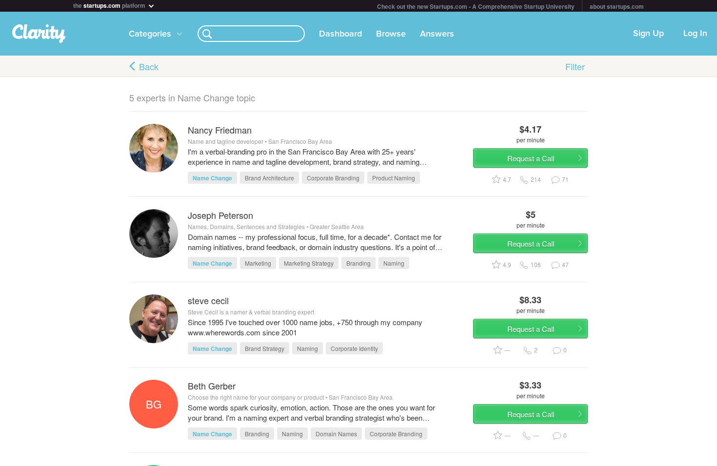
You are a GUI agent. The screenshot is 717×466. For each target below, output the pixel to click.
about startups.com (617, 6)
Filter (575, 66)
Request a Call (530, 158)
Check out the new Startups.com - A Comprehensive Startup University (476, 6)
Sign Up (648, 33)
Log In (695, 33)
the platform (110, 4)
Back (149, 66)
